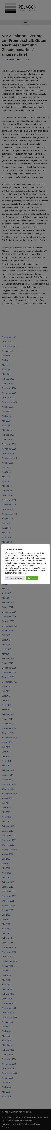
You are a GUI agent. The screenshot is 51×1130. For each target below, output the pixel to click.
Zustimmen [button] (32, 578)
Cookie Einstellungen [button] (14, 578)
